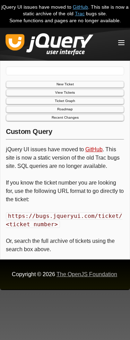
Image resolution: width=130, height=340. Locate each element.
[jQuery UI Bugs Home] (49, 45)
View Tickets (65, 92)
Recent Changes (65, 117)
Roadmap (65, 109)
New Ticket (65, 84)
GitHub (80, 7)
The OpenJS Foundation (87, 274)
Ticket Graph (65, 101)
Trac (80, 13)
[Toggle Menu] (121, 42)
